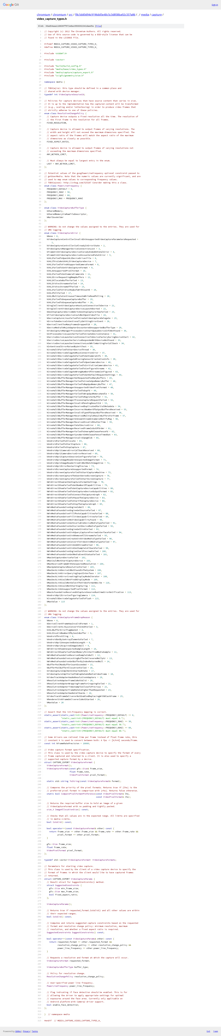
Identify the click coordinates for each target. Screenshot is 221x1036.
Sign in (215, 4)
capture (157, 14)
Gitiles (18, 1031)
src (71, 14)
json (215, 1031)
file (98, 26)
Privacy (26, 1031)
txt (208, 1031)
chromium (43, 14)
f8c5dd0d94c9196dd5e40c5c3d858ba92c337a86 (105, 14)
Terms (35, 1031)
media (145, 14)
